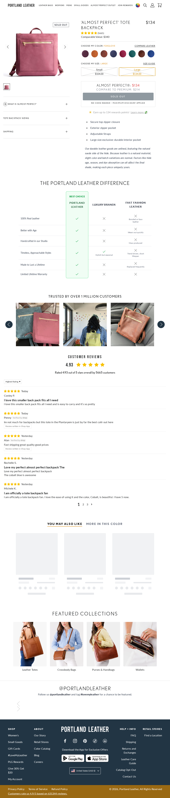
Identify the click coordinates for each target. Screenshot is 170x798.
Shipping (8, 131)
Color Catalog (42, 748)
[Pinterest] (85, 741)
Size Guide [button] (149, 64)
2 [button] (83, 504)
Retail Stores (41, 741)
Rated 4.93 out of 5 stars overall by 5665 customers (85, 372)
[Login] (152, 5)
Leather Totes (30, 669)
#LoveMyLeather (17, 755)
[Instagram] (75, 741)
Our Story (40, 735)
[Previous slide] (9, 324)
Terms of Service (37, 789)
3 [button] (87, 504)
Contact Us (129, 776)
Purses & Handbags (103, 669)
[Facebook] (65, 741)
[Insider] (105, 741)
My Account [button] (15, 779)
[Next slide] (161, 324)
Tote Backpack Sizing (16, 118)
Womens (59, 5)
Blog (36, 755)
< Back (11, 13)
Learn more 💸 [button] (139, 112)
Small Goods (81, 5)
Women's (13, 735)
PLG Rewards (15, 761)
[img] (12, 391)
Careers (38, 761)
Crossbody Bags (66, 669)
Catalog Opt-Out (126, 769)
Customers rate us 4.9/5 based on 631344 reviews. (37, 793)
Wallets (140, 669)
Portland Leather (129, 789)
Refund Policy (59, 789)
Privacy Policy (16, 789)
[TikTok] (95, 741)
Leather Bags (46, 5)
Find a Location (153, 735)
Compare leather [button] (145, 46)
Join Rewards (125, 5)
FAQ (133, 735)
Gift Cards (14, 748)
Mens (69, 5)
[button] (46, 5)
